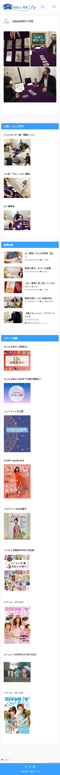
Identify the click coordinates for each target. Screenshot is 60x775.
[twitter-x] (30, 766)
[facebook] (26, 766)
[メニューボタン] (54, 6)
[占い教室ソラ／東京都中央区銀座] (18, 6)
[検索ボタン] (42, 6)
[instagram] (34, 766)
